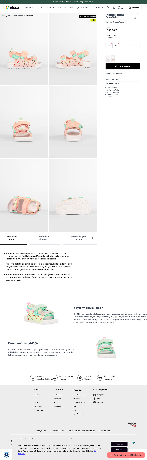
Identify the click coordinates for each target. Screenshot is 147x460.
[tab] (13, 238)
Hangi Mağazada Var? (114, 73)
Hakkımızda (58, 395)
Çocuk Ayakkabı (79, 402)
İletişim (56, 402)
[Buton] (93, 1)
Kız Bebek (77, 399)
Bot (75, 410)
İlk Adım (76, 406)
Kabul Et (119, 443)
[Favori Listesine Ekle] (136, 14)
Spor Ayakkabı (78, 414)
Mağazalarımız (59, 406)
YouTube (100, 402)
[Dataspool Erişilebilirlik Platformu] (6, 454)
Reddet (119, 449)
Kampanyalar (39, 410)
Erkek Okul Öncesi (79, 395)
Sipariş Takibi (38, 395)
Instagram (100, 395)
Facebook (100, 398)
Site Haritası (38, 406)
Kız (9, 16)
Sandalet (29, 16)
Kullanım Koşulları (57, 431)
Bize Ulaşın (37, 402)
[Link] (12, 7)
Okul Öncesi (18, 16)
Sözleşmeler (41, 431)
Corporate (57, 399)
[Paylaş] (134, 17)
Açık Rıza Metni (105, 431)
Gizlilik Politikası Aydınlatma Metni (81, 431)
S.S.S (35, 399)
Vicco (3, 16)
